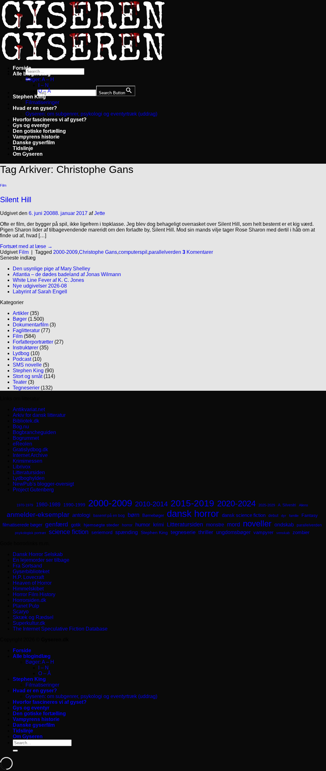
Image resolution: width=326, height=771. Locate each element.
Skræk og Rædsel (33, 617)
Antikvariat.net (29, 409)
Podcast (22, 359)
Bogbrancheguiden (34, 432)
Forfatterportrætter (33, 342)
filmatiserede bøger (22, 524)
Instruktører (25, 347)
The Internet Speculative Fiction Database (60, 629)
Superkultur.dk (29, 623)
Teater (20, 382)
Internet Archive (30, 455)
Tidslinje (23, 148)
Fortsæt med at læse (26, 246)
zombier (301, 532)
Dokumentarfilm (30, 324)
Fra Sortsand (27, 565)
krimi (158, 524)
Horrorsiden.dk (29, 600)
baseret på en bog (109, 516)
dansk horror (193, 514)
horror (127, 525)
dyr (283, 516)
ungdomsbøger (233, 532)
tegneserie (183, 532)
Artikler (21, 313)
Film (3, 185)
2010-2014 (151, 504)
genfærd (56, 524)
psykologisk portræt (30, 533)
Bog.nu (21, 426)
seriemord (101, 532)
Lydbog (21, 353)
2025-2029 (267, 505)
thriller (205, 532)
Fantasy (309, 515)
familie (294, 516)
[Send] (15, 751)
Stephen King (29, 96)
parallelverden (165, 252)
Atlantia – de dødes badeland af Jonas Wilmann (67, 274)
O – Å (44, 91)
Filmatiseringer (42, 102)
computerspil (132, 252)
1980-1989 (48, 504)
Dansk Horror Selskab (38, 554)
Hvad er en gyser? (35, 108)
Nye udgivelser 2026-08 (40, 286)
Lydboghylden (29, 478)
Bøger (20, 319)
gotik (76, 524)
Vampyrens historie (36, 136)
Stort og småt (27, 376)
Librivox (22, 466)
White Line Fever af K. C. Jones (48, 280)
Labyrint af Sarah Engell (40, 291)
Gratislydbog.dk (30, 449)
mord (233, 524)
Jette (99, 213)
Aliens (303, 505)
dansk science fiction (244, 515)
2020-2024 (236, 503)
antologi (81, 515)
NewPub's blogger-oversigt (43, 484)
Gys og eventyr (31, 125)
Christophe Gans (98, 252)
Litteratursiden (29, 472)
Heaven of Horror (32, 583)
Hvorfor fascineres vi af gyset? (50, 119)
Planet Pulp (26, 606)
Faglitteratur (26, 330)
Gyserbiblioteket (31, 571)
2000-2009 (65, 252)
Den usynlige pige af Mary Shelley (51, 268)
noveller (257, 523)
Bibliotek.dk (26, 421)
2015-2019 (192, 503)
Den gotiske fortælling (39, 131)
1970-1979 (25, 505)
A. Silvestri (287, 505)
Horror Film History (34, 594)
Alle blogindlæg (32, 73)
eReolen (22, 443)
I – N (43, 85)
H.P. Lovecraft (28, 577)
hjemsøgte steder (101, 525)
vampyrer (263, 532)
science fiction (69, 531)
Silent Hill (15, 199)
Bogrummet (26, 438)
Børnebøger (153, 515)
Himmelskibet (28, 588)
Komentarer (197, 252)
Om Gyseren (28, 154)
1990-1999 (74, 504)
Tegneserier (26, 387)
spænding (126, 532)
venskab (283, 533)
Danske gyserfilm (34, 142)
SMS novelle (27, 365)
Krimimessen (27, 461)
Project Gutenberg (33, 489)
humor (142, 525)
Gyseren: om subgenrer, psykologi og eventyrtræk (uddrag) (91, 114)
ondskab (284, 524)
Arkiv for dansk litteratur (39, 415)
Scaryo (21, 611)
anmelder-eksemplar (38, 514)
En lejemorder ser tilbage (41, 560)
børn (133, 515)
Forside (22, 68)
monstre (215, 524)
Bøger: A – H (39, 79)
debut (273, 515)
